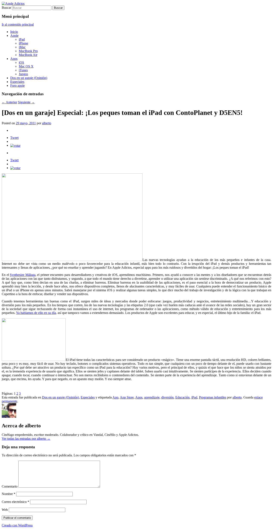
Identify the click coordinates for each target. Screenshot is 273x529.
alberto (46, 123)
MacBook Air (28, 55)
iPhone (23, 43)
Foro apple (17, 85)
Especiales (17, 82)
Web (5, 509)
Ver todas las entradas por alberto (26, 438)
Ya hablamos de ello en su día (36, 313)
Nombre (8, 494)
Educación (182, 397)
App (115, 397)
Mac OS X (26, 66)
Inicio (14, 32)
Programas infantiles (212, 397)
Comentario (9, 486)
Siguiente (26, 102)
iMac (22, 47)
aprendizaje (152, 397)
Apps (13, 58)
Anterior (9, 102)
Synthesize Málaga (22, 275)
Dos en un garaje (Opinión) (28, 78)
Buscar (6, 7)
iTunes (23, 70)
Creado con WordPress (17, 525)
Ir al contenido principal (18, 24)
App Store (127, 397)
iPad (22, 39)
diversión (167, 397)
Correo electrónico (15, 502)
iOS (21, 62)
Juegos (23, 74)
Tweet (14, 137)
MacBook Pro (28, 51)
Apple (14, 35)
